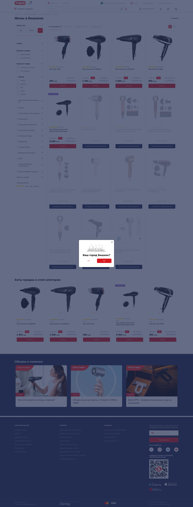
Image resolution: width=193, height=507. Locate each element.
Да (104, 261)
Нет (88, 261)
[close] (111, 242)
